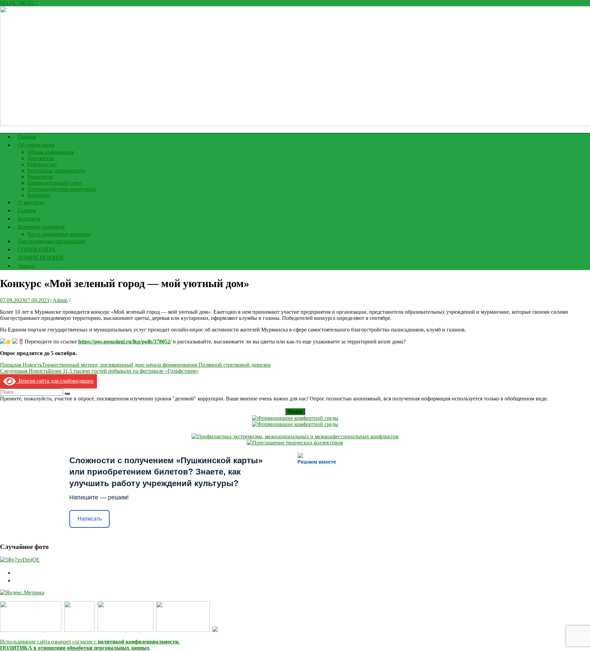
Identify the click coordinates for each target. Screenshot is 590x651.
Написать (90, 519)
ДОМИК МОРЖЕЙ (41, 257)
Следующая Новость (99, 371)
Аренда (26, 266)
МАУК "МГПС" (19, 3)
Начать (295, 411)
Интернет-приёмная (41, 227)
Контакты (29, 219)
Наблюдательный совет (54, 183)
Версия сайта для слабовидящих (55, 381)
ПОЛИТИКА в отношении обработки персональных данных (75, 648)
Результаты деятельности (56, 170)
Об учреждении (36, 145)
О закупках (31, 202)
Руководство (42, 164)
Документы (40, 158)
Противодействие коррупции (61, 189)
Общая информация (50, 152)
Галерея (27, 210)
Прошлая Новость (135, 365)
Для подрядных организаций (51, 241)
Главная (27, 137)
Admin (60, 300)
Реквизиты (40, 177)
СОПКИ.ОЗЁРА (37, 249)
